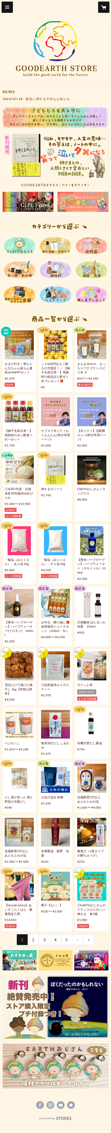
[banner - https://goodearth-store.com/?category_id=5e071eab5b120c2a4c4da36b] (20, 294)
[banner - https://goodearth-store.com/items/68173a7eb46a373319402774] (55, 1007)
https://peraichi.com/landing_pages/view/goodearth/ (71, 1105)
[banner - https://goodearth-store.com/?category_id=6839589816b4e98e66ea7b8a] (83, 202)
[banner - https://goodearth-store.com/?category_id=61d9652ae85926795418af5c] (91, 269)
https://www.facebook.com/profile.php (40, 1105)
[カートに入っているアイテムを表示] (103, 7)
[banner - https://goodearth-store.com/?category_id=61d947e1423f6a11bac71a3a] (55, 960)
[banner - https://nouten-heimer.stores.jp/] (91, 960)
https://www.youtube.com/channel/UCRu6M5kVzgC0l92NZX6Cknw (61, 1105)
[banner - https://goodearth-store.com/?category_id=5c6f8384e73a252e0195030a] (20, 245)
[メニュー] (7, 7)
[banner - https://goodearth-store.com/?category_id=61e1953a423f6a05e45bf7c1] (55, 245)
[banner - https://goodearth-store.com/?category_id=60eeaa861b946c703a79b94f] (91, 245)
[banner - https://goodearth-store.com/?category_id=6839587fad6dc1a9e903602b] (55, 294)
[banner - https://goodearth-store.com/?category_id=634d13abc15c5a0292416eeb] (20, 960)
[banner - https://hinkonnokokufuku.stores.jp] (28, 202)
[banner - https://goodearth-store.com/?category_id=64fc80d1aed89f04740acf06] (20, 269)
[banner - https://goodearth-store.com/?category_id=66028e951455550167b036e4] (55, 1066)
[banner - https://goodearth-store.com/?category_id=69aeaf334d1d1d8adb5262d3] (55, 269)
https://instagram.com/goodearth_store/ (50, 1105)
